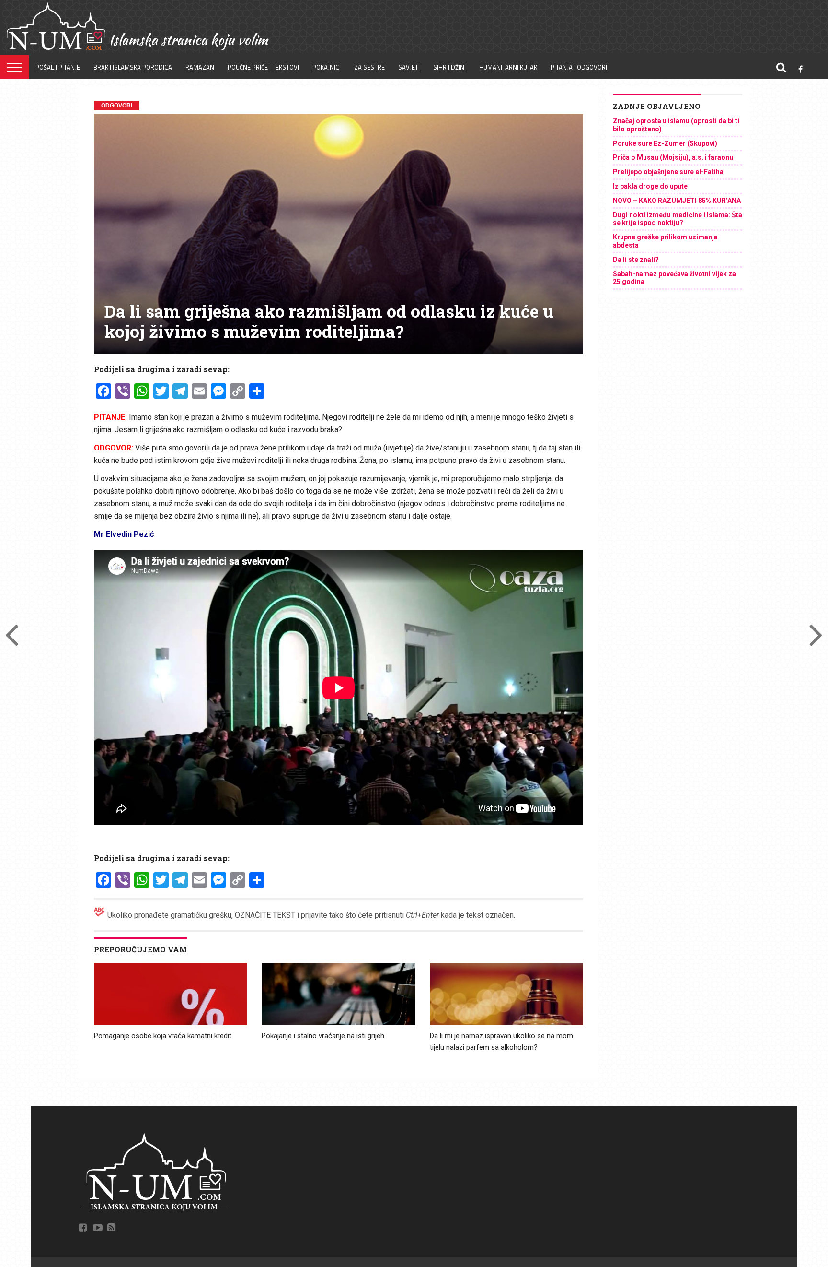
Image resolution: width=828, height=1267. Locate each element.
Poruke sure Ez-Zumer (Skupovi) (665, 143)
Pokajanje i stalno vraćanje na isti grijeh (323, 1035)
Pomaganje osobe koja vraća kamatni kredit (162, 1035)
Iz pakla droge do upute (650, 186)
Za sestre (369, 67)
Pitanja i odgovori (579, 67)
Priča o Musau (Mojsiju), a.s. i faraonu (673, 157)
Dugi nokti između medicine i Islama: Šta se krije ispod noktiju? (677, 219)
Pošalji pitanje (57, 67)
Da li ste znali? (636, 259)
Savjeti (409, 67)
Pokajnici (326, 67)
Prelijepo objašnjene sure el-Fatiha (668, 172)
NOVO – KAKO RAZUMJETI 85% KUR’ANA (677, 200)
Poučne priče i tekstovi (263, 67)
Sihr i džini (449, 67)
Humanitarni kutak (508, 67)
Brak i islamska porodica (132, 67)
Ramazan (199, 67)
